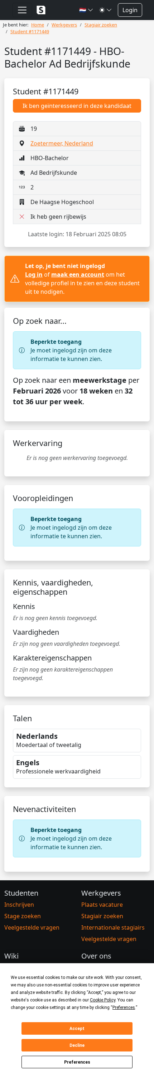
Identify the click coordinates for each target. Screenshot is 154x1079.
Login (130, 10)
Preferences (77, 1062)
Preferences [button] (123, 1007)
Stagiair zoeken (102, 916)
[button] (86, 10)
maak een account (77, 274)
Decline (77, 1045)
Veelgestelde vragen (31, 927)
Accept (77, 1028)
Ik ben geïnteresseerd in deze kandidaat (77, 106)
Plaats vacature (102, 905)
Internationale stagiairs (113, 927)
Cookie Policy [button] (102, 1000)
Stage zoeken (22, 916)
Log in (34, 274)
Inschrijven (19, 905)
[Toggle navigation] (22, 10)
